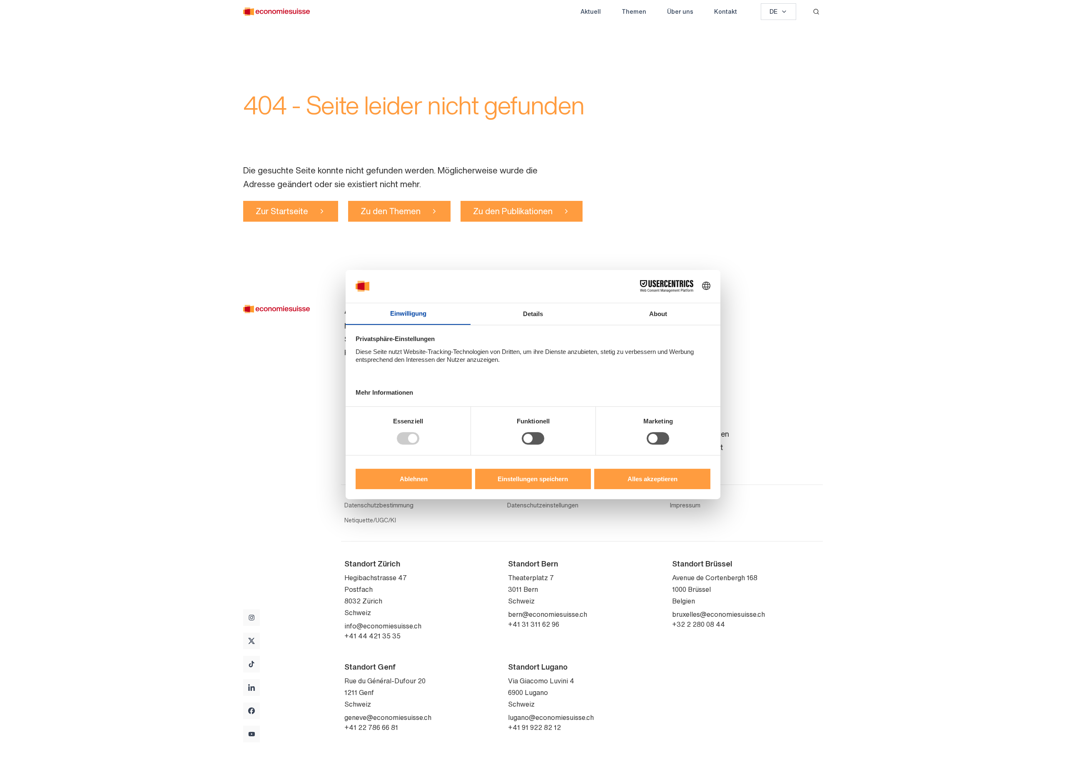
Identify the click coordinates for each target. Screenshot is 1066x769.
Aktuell (590, 11)
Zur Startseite (282, 211)
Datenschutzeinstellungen (542, 505)
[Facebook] (251, 710)
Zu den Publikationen (513, 211)
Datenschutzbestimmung (378, 505)
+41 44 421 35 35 (372, 636)
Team (681, 339)
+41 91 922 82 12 (534, 727)
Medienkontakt (697, 447)
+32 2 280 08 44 (698, 624)
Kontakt (725, 11)
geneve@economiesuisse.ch (387, 717)
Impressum (685, 505)
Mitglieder (689, 365)
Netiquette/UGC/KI (370, 520)
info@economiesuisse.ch (382, 626)
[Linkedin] (251, 687)
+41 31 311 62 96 (533, 624)
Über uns (680, 11)
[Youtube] (251, 734)
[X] (251, 641)
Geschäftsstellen (700, 433)
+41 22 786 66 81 (371, 727)
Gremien (686, 352)
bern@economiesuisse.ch (547, 614)
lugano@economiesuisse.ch (551, 717)
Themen (634, 11)
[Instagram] (251, 617)
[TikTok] (251, 664)
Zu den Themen (391, 211)
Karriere (685, 378)
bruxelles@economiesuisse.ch (718, 614)
